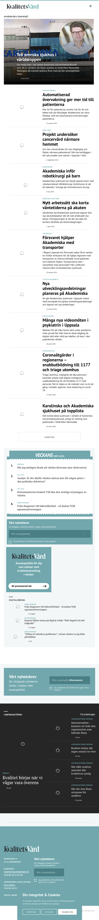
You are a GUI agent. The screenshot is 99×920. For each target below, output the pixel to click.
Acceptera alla (67, 912)
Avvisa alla (49, 912)
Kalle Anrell (9, 885)
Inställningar (31, 912)
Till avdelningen (87, 714)
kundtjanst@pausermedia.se (16, 872)
